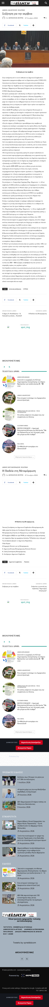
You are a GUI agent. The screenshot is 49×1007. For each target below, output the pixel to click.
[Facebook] (4, 367)
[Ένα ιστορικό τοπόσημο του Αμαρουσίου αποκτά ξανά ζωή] (9, 398)
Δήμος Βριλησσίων (23, 377)
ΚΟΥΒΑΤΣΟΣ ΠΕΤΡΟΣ (16, 18)
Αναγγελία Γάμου (24, 1003)
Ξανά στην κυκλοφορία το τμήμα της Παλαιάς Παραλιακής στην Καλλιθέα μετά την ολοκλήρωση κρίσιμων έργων (31, 838)
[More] (33, 25)
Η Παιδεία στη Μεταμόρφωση (38, 313)
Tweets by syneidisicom (24, 942)
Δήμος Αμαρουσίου (9, 10)
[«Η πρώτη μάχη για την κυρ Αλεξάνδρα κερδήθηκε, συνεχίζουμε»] (9, 793)
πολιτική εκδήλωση (15, 289)
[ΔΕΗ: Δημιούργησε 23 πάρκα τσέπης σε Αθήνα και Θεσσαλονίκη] (9, 805)
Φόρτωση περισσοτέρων (23, 457)
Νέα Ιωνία (20, 444)
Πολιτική (21, 10)
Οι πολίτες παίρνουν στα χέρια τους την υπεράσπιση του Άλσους (30, 416)
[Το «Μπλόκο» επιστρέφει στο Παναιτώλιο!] (9, 446)
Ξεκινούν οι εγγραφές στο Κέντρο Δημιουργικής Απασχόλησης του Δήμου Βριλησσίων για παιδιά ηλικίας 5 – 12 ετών (31, 383)
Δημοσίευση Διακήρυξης (31, 997)
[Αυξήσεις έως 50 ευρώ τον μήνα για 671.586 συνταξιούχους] (9, 780)
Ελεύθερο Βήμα (22, 425)
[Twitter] (9, 367)
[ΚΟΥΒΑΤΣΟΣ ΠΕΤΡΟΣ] (4, 18)
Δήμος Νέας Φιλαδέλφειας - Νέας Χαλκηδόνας (28, 411)
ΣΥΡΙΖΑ (25, 289)
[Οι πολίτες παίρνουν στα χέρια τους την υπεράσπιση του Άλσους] (9, 414)
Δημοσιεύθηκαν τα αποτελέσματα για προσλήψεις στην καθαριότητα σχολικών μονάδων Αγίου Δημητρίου (31, 850)
